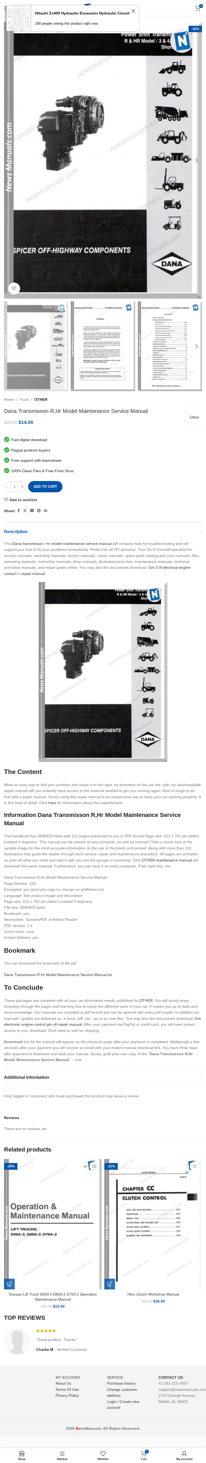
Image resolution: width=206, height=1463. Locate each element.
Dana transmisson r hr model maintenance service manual (62, 543)
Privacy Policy (67, 1395)
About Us (63, 1383)
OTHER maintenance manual (167, 860)
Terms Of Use (67, 1389)
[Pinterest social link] (38, 510)
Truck (24, 399)
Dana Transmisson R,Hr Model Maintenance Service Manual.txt (58, 975)
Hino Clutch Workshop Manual (153, 1294)
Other (194, 417)
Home (9, 399)
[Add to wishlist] (94, 1166)
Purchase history (121, 1383)
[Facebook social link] (18, 510)
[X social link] (24, 510)
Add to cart (45, 487)
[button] (9, 1284)
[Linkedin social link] (45, 510)
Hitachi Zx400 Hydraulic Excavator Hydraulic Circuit (82, 13)
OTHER (40, 399)
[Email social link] (31, 510)
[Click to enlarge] (14, 289)
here (52, 803)
